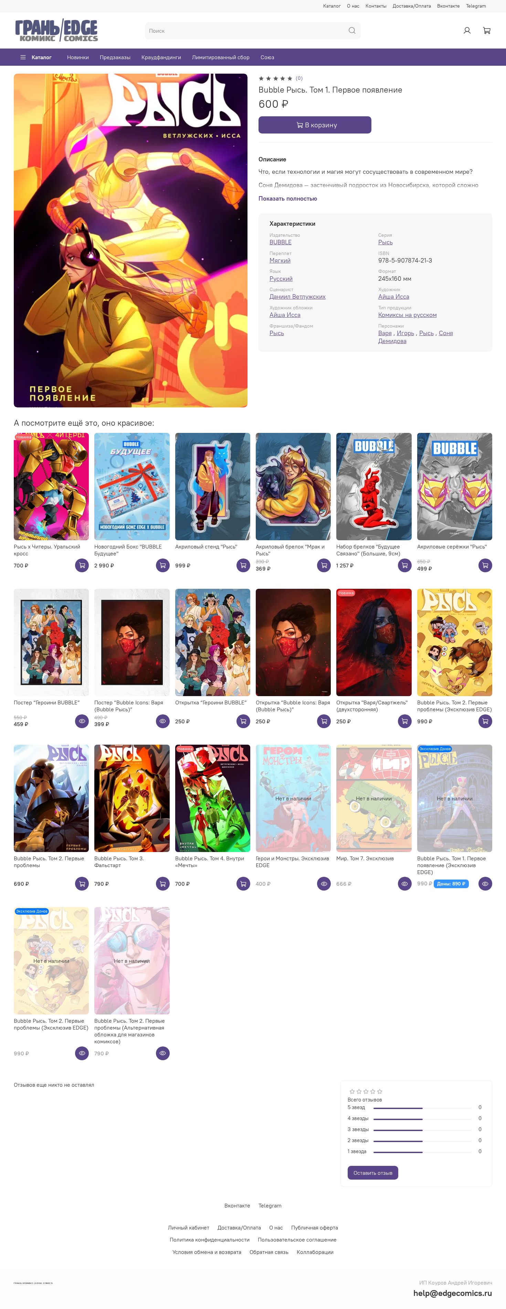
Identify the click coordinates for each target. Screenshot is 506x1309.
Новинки (78, 57)
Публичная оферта (314, 1227)
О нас (353, 6)
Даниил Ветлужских (298, 296)
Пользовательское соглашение (297, 1239)
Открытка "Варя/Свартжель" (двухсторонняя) (372, 706)
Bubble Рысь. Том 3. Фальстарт (119, 862)
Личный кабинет (188, 1227)
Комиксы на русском (407, 315)
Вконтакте (448, 6)
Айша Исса (393, 296)
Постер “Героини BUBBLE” (47, 702)
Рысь (385, 242)
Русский (281, 279)
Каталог (332, 6)
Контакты (376, 6)
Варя (385, 333)
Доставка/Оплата (412, 6)
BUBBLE (281, 242)
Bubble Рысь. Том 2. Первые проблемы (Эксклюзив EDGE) (454, 706)
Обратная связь (269, 1251)
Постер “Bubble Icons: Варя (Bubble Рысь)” (128, 706)
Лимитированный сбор (221, 57)
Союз (267, 57)
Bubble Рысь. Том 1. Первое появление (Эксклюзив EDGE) (451, 865)
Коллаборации (315, 1251)
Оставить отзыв (373, 1172)
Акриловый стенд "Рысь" (206, 546)
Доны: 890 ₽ (451, 884)
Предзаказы (115, 57)
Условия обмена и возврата (206, 1251)
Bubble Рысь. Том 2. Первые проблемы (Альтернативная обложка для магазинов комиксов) (129, 1031)
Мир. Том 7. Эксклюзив (365, 858)
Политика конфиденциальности (210, 1239)
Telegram (476, 6)
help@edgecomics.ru (452, 1293)
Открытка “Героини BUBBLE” (211, 702)
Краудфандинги (161, 57)
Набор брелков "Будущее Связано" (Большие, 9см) (368, 550)
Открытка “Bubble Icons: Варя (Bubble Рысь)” (293, 706)
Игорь (405, 333)
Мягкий (280, 260)
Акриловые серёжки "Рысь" (452, 546)
